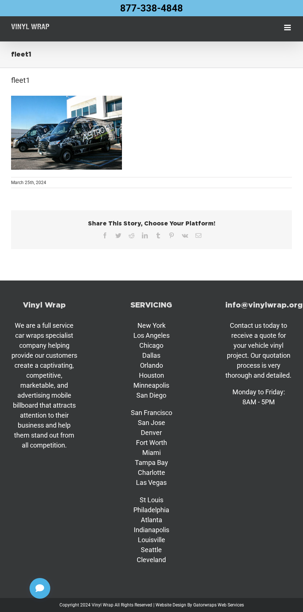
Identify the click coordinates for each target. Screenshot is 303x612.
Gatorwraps (205, 605)
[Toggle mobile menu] (288, 27)
